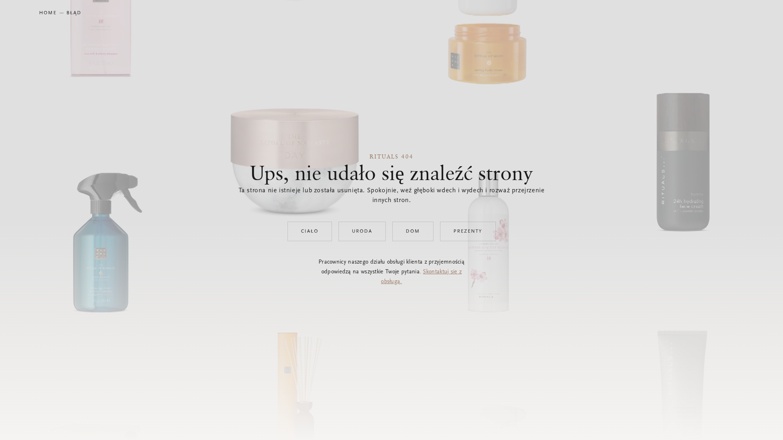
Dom (413, 231)
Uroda (362, 231)
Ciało (310, 231)
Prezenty (467, 231)
